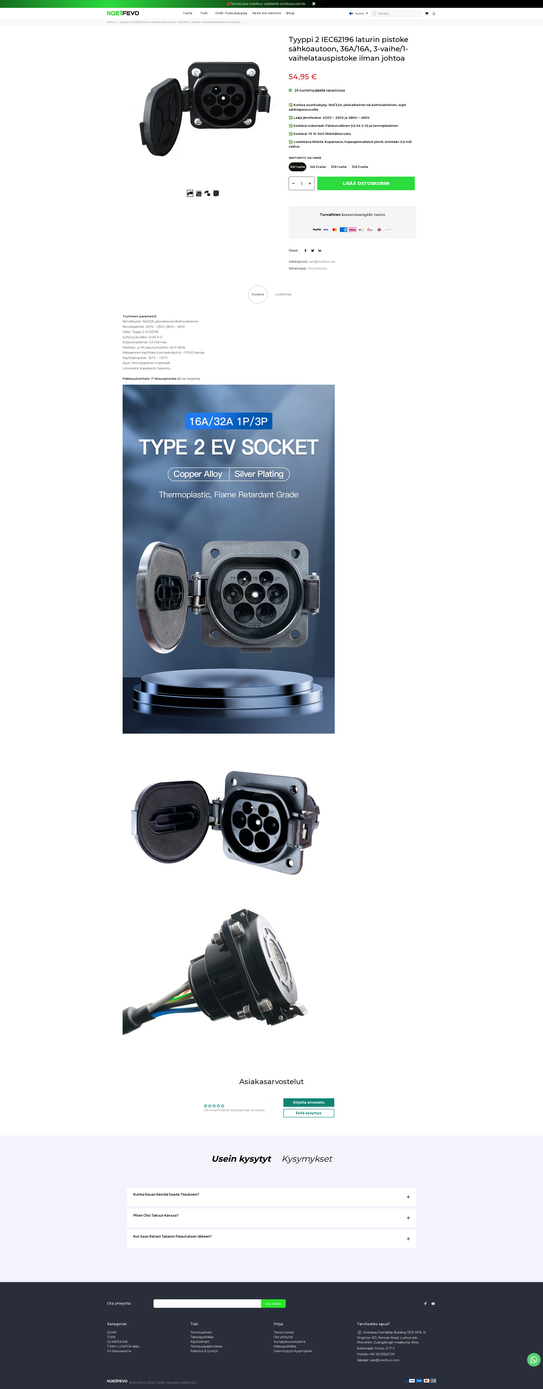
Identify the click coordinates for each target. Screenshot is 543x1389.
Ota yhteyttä (283, 1337)
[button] (358, 13)
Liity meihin (273, 1303)
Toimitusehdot (201, 1332)
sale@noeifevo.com (384, 1360)
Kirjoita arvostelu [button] (309, 1102)
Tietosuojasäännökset (206, 1346)
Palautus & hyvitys (204, 1351)
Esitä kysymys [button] (309, 1113)
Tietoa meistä (284, 1332)
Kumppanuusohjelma (289, 1342)
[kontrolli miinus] (292, 183)
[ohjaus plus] (311, 183)
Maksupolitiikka (285, 1346)
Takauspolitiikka (201, 1337)
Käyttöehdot (199, 1342)
